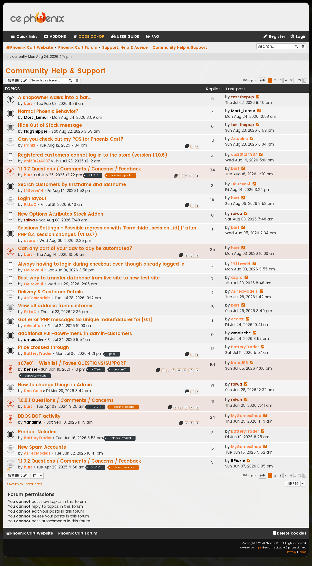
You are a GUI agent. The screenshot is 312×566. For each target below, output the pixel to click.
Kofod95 (239, 362)
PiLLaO (30, 204)
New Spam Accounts (42, 447)
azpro (29, 240)
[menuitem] (55, 36)
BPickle (238, 460)
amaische (34, 339)
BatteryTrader (38, 353)
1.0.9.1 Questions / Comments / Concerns (66, 400)
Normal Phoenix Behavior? (48, 111)
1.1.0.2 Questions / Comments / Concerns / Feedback (79, 461)
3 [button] (280, 80)
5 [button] (291, 80)
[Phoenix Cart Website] (42, 17)
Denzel (30, 369)
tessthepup (242, 96)
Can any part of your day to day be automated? (75, 248)
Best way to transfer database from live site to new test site (89, 278)
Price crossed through (43, 347)
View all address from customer (55, 306)
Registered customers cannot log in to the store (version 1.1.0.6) (92, 155)
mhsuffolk (34, 325)
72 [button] (299, 80)
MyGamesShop (246, 415)
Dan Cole (33, 390)
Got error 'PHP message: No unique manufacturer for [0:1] (85, 320)
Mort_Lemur (36, 117)
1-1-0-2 (96, 467)
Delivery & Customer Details (50, 292)
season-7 (120, 369)
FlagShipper (35, 131)
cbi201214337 (37, 161)
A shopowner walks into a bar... (54, 97)
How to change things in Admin (55, 385)
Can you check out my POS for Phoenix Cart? (70, 139)
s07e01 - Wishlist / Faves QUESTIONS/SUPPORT (72, 363)
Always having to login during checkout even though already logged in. (101, 264)
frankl (29, 145)
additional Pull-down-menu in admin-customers (75, 333)
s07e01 (96, 369)
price (112, 354)
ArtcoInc (239, 138)
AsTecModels (37, 297)
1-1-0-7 (93, 175)
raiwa (29, 220)
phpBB (259, 547)
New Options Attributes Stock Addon (60, 214)
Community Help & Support (56, 71)
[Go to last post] (257, 97)
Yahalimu (33, 422)
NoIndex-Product (120, 438)
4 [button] (286, 80)
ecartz (237, 319)
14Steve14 (33, 190)
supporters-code (35, 375)
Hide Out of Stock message (50, 125)
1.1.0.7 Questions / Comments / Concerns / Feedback (79, 169)
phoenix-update (121, 175)
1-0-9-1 (96, 407)
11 (197, 370)
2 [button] (275, 80)
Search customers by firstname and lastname (72, 184)
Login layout (32, 198)
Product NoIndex (37, 432)
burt (28, 103)
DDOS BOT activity (39, 416)
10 (191, 370)
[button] (262, 80)
